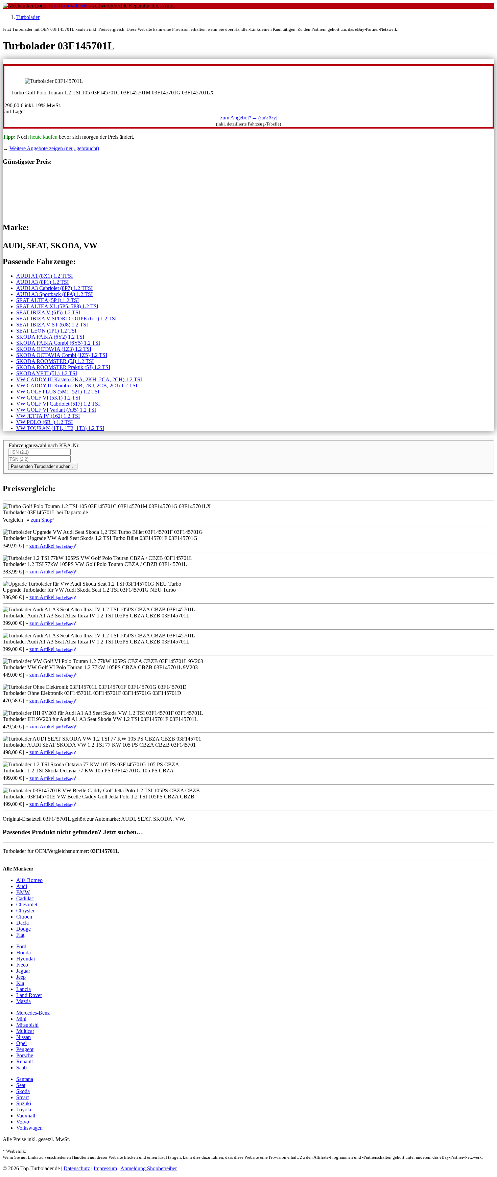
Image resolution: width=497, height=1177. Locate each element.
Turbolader (28, 17)
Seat (20, 1085)
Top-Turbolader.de (67, 5)
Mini (21, 1019)
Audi (21, 886)
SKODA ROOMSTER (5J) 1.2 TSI (55, 361)
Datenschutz (77, 1168)
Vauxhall (25, 1115)
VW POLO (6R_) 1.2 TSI (44, 422)
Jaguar (23, 971)
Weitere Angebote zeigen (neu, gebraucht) (54, 148)
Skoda (23, 1091)
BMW (23, 892)
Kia (20, 983)
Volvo (22, 1122)
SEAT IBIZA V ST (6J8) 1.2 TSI (52, 324)
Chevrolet (26, 904)
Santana (24, 1079)
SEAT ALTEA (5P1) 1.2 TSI (47, 300)
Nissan (23, 1037)
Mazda (23, 1001)
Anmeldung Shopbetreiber (148, 1168)
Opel (21, 1043)
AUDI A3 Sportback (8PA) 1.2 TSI (54, 294)
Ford (21, 946)
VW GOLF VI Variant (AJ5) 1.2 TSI (56, 410)
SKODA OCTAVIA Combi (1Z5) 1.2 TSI (61, 355)
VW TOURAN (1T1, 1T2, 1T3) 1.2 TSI (60, 428)
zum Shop (41, 520)
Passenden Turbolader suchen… (43, 466)
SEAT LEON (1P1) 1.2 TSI (46, 331)
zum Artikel (52, 546)
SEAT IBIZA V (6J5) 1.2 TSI (48, 312)
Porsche (24, 1055)
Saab (21, 1067)
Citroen (24, 917)
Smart (22, 1097)
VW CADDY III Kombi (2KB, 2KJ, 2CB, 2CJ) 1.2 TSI (76, 385)
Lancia (23, 989)
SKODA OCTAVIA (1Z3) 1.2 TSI (53, 349)
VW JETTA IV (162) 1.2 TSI (48, 416)
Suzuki (23, 1103)
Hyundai (25, 958)
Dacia (22, 923)
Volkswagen (29, 1128)
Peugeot (24, 1049)
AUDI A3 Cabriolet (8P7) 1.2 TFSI (54, 288)
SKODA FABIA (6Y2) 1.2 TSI (50, 337)
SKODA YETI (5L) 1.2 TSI (46, 373)
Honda (23, 952)
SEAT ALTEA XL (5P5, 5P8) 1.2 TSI (57, 306)
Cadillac (25, 898)
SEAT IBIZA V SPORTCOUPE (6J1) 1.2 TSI (66, 318)
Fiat (20, 935)
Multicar (25, 1031)
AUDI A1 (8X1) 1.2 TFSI (44, 276)
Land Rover (29, 995)
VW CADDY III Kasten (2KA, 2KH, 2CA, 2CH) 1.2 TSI (79, 379)
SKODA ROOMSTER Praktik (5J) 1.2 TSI (63, 367)
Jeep (21, 977)
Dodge (23, 929)
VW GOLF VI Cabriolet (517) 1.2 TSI (58, 404)
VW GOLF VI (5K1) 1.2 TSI (48, 398)
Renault (24, 1061)
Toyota (23, 1109)
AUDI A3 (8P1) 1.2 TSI (42, 282)
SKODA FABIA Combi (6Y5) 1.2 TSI (58, 343)
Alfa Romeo (29, 880)
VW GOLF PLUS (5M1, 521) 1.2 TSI (57, 391)
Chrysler (25, 910)
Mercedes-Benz (33, 1013)
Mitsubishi (27, 1025)
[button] (248, 117)
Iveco (22, 965)
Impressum (105, 1168)
